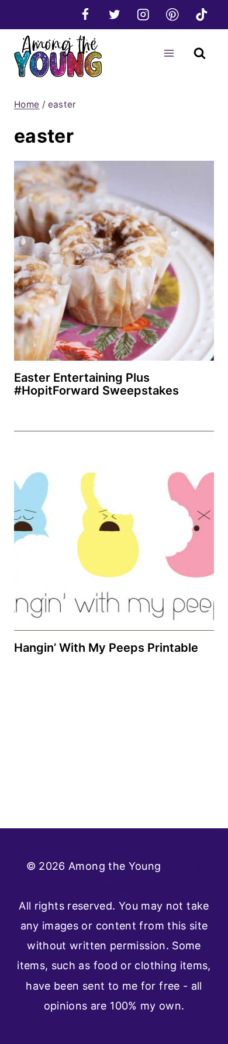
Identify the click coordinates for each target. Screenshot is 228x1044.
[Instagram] (143, 14)
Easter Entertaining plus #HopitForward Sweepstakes (96, 384)
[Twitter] (114, 14)
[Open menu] (168, 53)
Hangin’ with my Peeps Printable (106, 648)
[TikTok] (201, 14)
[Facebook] (85, 14)
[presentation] (114, 261)
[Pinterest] (172, 14)
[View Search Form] (199, 53)
